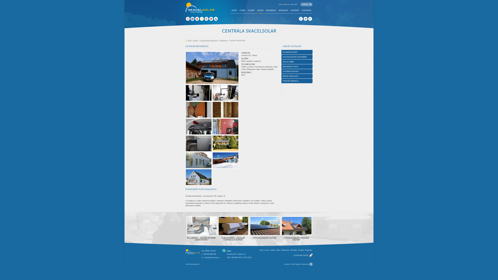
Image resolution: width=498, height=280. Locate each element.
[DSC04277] (199, 126)
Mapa (229, 251)
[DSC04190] (199, 93)
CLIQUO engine (295, 264)
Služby (251, 10)
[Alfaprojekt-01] (199, 177)
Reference (271, 10)
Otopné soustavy (291, 71)
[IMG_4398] (225, 110)
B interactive (305, 264)
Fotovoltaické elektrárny (209, 40)
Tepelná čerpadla (291, 81)
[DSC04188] (212, 68)
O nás (242, 10)
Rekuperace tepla (290, 67)
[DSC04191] (225, 126)
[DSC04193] (199, 110)
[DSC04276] (199, 143)
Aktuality (283, 10)
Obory (260, 10)
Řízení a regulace (290, 76)
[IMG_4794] (199, 160)
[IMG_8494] (225, 143)
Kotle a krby (288, 62)
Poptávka (306, 10)
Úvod (234, 10)
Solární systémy (290, 52)
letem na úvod (301, 255)
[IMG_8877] (225, 93)
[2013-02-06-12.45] (225, 160)
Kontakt (295, 10)
